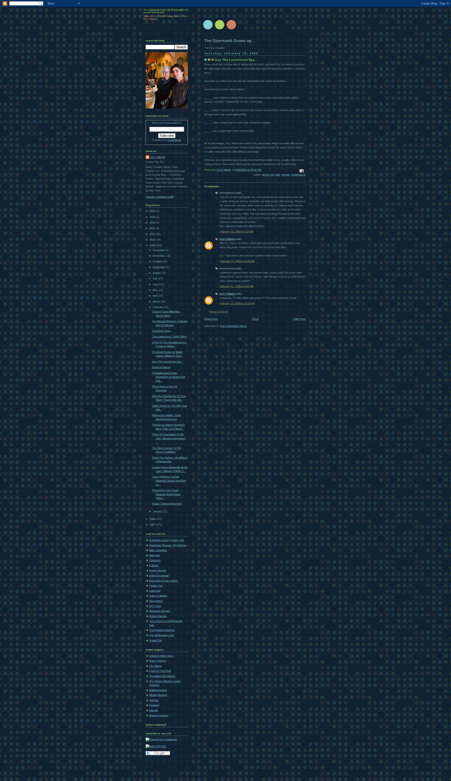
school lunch (298, 174)
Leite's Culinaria (158, 595)
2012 (153, 228)
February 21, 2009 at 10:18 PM (237, 303)
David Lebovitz (157, 570)
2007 (153, 524)
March (157, 301)
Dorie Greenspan (159, 575)
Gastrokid (154, 590)
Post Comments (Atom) (233, 326)
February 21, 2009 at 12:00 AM (237, 261)
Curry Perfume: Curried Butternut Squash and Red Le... (169, 480)
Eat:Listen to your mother (163, 580)
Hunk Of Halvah (161, 367)
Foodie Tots (156, 585)
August (157, 272)
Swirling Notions (158, 690)
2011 (153, 234)
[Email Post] (301, 170)
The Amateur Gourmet (162, 630)
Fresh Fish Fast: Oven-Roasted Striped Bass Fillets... (166, 494)
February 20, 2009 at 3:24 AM (236, 231)
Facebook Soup (161, 330)
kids (277, 174)
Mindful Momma (158, 695)
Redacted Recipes (159, 611)
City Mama (155, 666)
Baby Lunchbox (158, 550)
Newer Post (211, 318)
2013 (153, 222)
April (155, 295)
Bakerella (154, 555)
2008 (153, 519)
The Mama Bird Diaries (162, 676)
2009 (153, 245)
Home (255, 318)
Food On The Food (160, 670)
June (156, 284)
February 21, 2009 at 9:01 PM (236, 286)
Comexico (155, 560)
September (159, 267)
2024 (153, 217)
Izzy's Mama (227, 239)
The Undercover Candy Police (169, 336)
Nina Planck (156, 600)
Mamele (153, 710)
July (155, 278)
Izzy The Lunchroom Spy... (167, 361)
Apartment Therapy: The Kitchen (167, 545)
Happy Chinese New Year (167, 503)
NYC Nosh (155, 606)
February (158, 307)
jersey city (268, 174)
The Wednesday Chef (161, 635)
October (158, 261)
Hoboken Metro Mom (161, 655)
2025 (153, 211)
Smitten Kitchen (158, 616)
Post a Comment (218, 311)
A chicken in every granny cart (166, 540)
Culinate (153, 565)
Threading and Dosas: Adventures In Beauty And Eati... (168, 376)
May (155, 290)
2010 (153, 239)
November (159, 255)
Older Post (299, 318)
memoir (285, 174)
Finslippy (154, 705)
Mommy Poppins (158, 715)
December (159, 250)
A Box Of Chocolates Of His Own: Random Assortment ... (169, 438)
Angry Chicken (157, 660)
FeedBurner (174, 140)
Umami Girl (155, 640)
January (158, 511)
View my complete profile (160, 196)
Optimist (154, 700)
